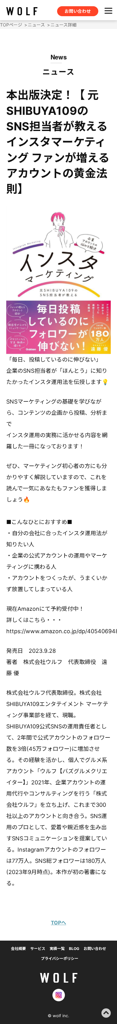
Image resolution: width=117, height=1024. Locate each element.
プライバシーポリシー (59, 958)
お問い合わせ (78, 11)
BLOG (74, 948)
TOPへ (58, 922)
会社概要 (18, 948)
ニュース (36, 24)
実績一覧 (57, 948)
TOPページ (11, 24)
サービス (37, 948)
